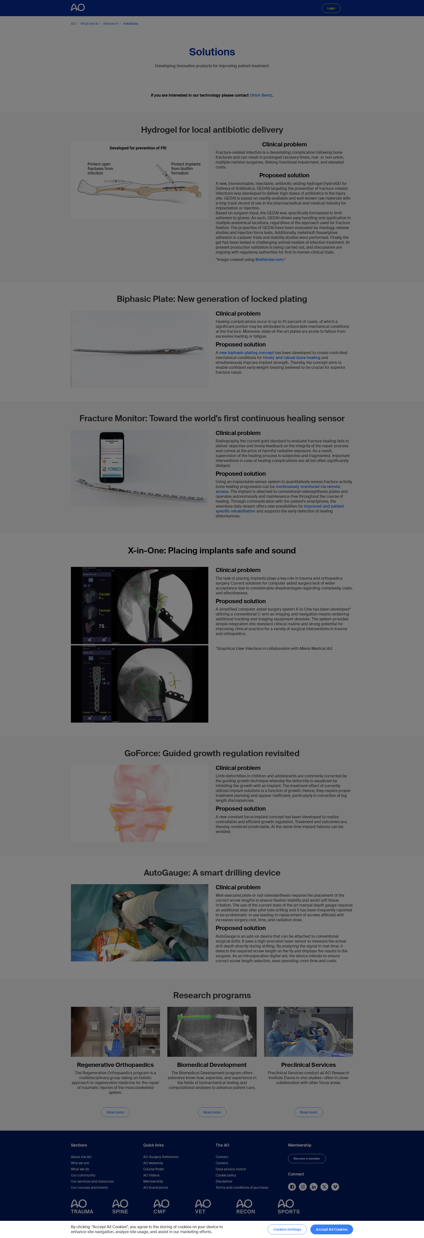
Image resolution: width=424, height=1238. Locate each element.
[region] (212, 1229)
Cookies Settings (287, 1229)
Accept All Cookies (331, 1229)
